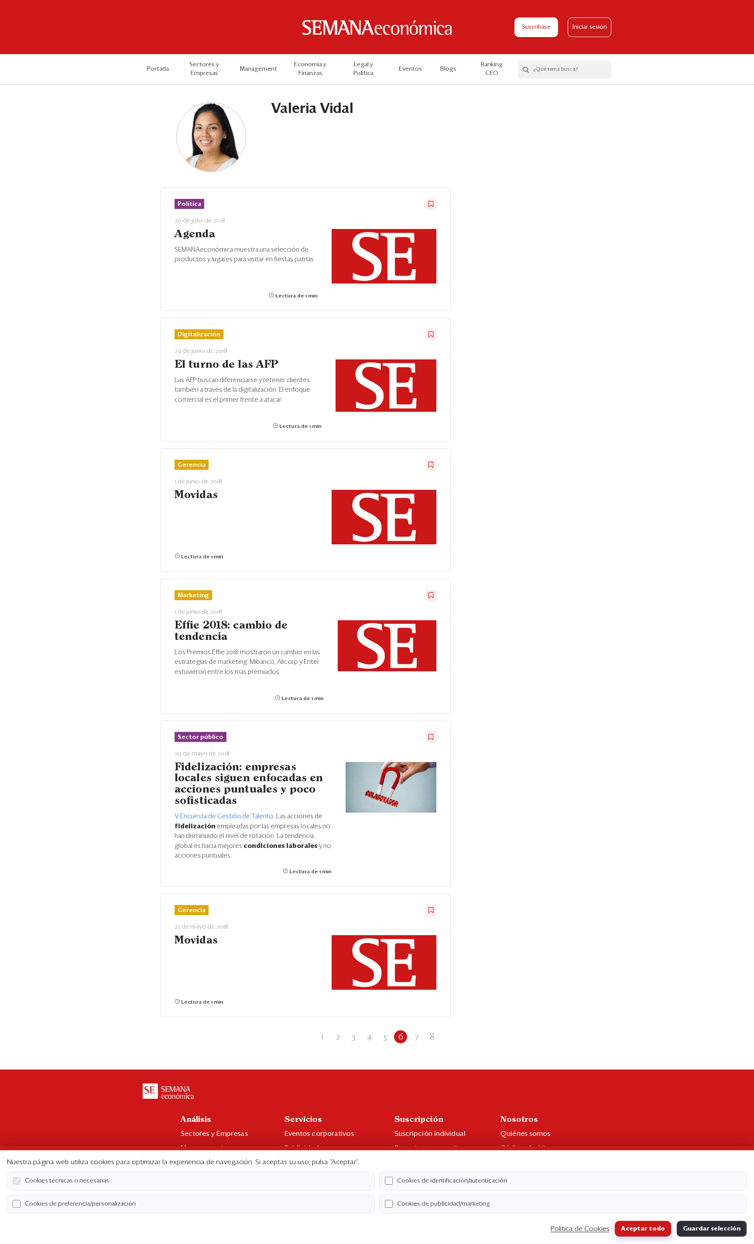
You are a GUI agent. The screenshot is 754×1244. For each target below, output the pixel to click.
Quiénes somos (525, 1133)
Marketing (193, 595)
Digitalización (199, 335)
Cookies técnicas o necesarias (67, 1181)
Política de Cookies (580, 1228)
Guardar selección (711, 1229)
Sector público (200, 737)
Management (258, 69)
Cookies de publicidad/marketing (443, 1204)
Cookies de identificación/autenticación (452, 1181)
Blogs (448, 69)
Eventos (410, 69)
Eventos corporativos (319, 1133)
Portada (158, 69)
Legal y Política (363, 69)
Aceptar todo (643, 1229)
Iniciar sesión (589, 27)
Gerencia (192, 465)
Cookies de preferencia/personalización (80, 1204)
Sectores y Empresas (204, 69)
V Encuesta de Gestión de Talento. (225, 816)
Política (189, 204)
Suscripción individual (430, 1133)
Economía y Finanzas (310, 69)
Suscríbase (536, 27)
